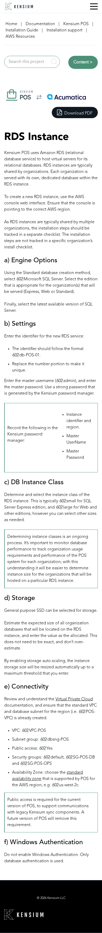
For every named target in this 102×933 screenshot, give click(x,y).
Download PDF (78, 113)
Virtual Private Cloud (74, 699)
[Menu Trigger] (94, 6)
